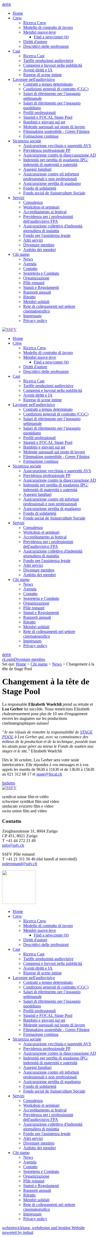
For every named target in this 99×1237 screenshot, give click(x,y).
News (57, 664)
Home (21, 664)
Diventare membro (29, 659)
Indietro (8, 783)
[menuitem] (55, 13)
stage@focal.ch (49, 774)
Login (8, 659)
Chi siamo (39, 664)
